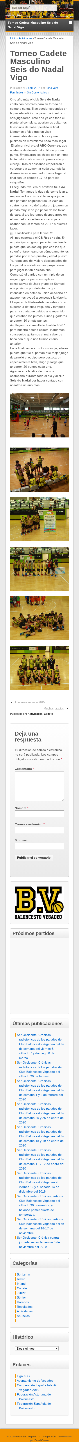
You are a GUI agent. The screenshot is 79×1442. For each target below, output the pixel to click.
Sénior (21, 1297)
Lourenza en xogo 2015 (30, 702)
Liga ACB (23, 1376)
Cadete (48, 713)
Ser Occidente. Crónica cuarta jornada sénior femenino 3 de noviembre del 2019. (38, 1242)
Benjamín (23, 1274)
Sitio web (22, 840)
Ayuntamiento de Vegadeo (35, 1380)
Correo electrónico (29, 824)
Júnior (21, 1293)
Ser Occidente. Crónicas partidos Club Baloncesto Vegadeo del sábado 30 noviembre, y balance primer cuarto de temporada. (40, 1205)
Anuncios (23, 1316)
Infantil (21, 1283)
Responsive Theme (53, 1436)
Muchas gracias (54, 708)
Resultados (24, 1306)
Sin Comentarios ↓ (38, 92)
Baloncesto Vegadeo (26, 1436)
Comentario (24, 768)
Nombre (20, 808)
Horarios (23, 1302)
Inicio (13, 38)
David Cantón (41, 1440)
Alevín (21, 1279)
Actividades (25, 38)
